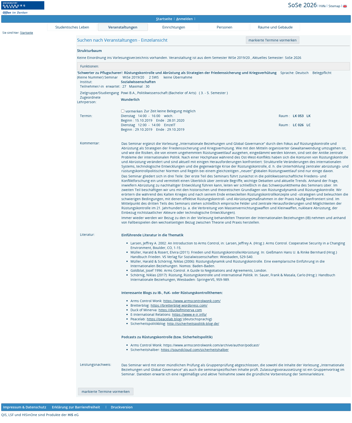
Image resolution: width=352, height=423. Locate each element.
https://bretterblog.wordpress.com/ (179, 305)
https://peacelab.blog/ (164, 319)
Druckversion (122, 407)
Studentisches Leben (72, 27)
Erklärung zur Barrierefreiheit (76, 407)
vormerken (134, 111)
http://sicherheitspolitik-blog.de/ (193, 323)
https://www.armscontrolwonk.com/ (192, 301)
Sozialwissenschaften (139, 81)
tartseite (164, 19)
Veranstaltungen (122, 27)
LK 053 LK (302, 115)
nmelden (184, 19)
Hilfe (322, 6)
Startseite (26, 32)
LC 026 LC (302, 125)
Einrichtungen (173, 27)
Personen (224, 27)
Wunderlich (130, 99)
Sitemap (334, 6)
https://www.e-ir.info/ (189, 314)
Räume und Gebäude (275, 27)
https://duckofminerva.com (180, 310)
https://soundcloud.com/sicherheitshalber (195, 349)
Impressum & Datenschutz (24, 407)
